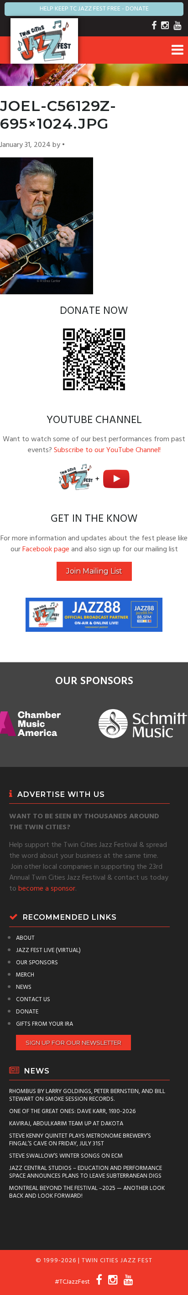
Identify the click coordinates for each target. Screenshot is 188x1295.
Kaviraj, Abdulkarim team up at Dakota (66, 1124)
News (23, 987)
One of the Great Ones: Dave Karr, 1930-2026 (72, 1111)
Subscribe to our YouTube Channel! (107, 450)
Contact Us (33, 999)
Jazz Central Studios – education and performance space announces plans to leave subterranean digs (85, 1172)
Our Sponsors (37, 962)
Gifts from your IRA (44, 1024)
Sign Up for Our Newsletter (73, 1042)
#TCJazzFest (72, 1282)
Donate (27, 1012)
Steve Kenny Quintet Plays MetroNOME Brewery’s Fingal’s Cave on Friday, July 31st (80, 1140)
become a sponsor (46, 889)
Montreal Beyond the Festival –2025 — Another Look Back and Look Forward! (87, 1192)
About (25, 938)
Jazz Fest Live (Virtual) (48, 950)
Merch (25, 975)
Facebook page (45, 549)
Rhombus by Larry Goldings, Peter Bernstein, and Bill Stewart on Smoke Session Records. (87, 1095)
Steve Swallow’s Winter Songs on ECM (66, 1156)
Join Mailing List (94, 571)
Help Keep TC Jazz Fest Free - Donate (94, 9)
